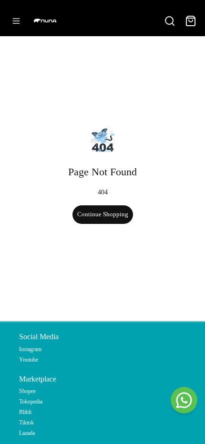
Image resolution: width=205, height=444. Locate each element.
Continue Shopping (102, 214)
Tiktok (26, 422)
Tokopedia (30, 401)
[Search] (169, 21)
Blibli (25, 412)
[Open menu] (16, 21)
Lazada (27, 433)
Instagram (30, 349)
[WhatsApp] (184, 400)
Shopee (27, 391)
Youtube (28, 359)
